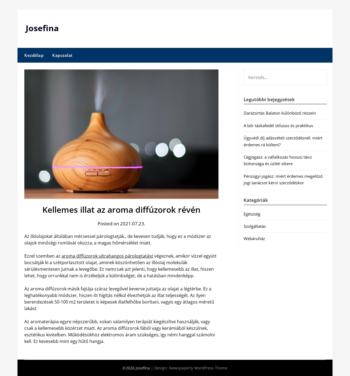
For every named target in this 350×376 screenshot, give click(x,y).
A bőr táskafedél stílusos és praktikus (278, 125)
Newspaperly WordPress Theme (198, 368)
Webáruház (254, 238)
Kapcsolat (62, 55)
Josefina (42, 28)
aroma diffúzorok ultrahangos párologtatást (107, 256)
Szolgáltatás (255, 226)
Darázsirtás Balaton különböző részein (280, 113)
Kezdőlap (33, 55)
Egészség (252, 214)
